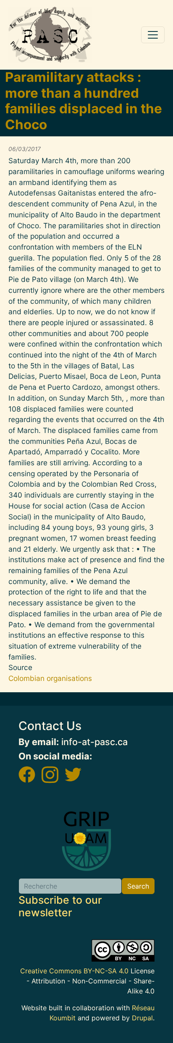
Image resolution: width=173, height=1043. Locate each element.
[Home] (50, 34)
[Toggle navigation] (153, 34)
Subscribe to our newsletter (60, 906)
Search (138, 886)
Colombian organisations (50, 678)
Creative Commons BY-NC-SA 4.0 (74, 971)
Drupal (142, 1018)
